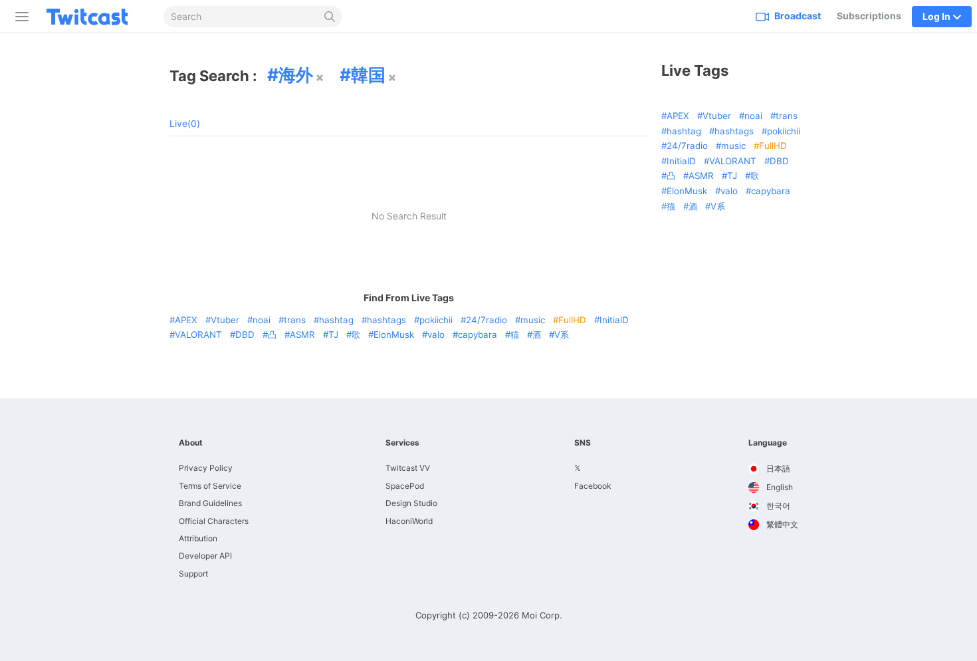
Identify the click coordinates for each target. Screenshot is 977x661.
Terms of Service (210, 486)
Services (402, 443)
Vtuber (225, 320)
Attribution (198, 538)
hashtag (336, 320)
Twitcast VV (407, 468)
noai (262, 320)
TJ (333, 334)
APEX (186, 320)
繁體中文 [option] (781, 524)
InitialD (614, 320)
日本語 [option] (777, 468)
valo (436, 334)
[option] (773, 468)
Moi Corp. (542, 615)
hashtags (386, 320)
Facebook (592, 486)
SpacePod (404, 486)
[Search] (330, 16)
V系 (561, 334)
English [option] (778, 487)
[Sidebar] (19, 16)
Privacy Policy (206, 468)
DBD (245, 334)
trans (295, 320)
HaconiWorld (409, 521)
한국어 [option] (777, 506)
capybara (477, 334)
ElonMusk (394, 334)
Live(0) (184, 123)
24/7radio (486, 320)
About (191, 443)
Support (193, 574)
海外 (295, 74)
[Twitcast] (98, 16)
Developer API (205, 556)
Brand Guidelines (210, 503)
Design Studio (411, 503)
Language (767, 443)
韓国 (368, 74)
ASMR (302, 334)
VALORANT (198, 334)
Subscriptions (869, 15)
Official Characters (214, 521)
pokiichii (436, 320)
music (532, 320)
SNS (582, 443)
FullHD (572, 320)
